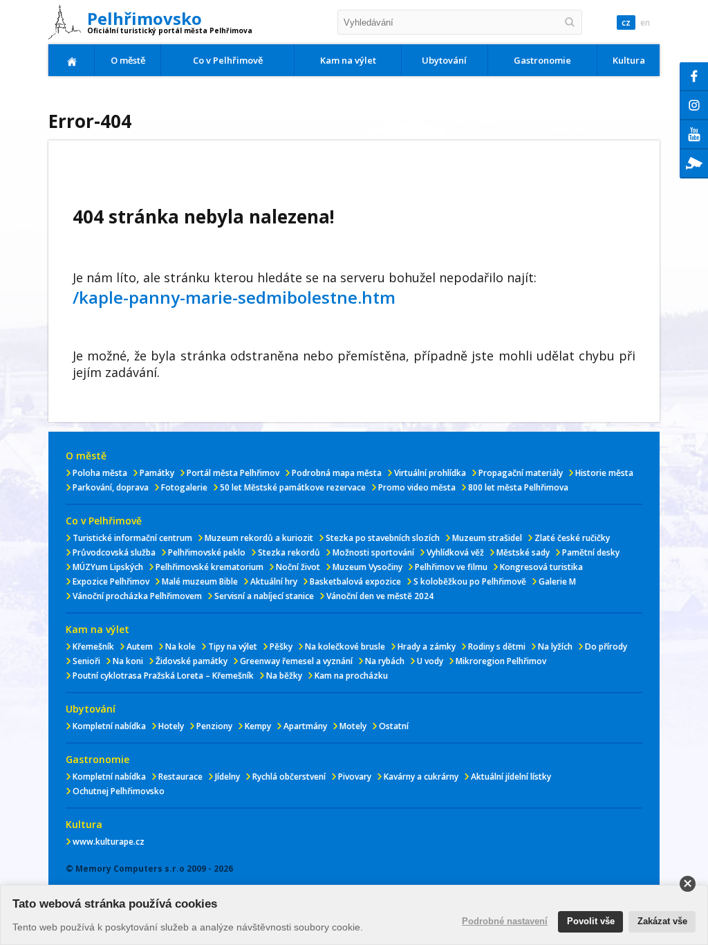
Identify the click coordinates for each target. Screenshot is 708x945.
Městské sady (523, 552)
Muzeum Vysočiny (367, 567)
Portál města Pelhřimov (233, 473)
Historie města (604, 473)
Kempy (258, 726)
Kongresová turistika (541, 567)
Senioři (86, 661)
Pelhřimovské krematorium (209, 567)
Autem (140, 646)
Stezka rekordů (289, 552)
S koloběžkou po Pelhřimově (469, 581)
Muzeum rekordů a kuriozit (259, 538)
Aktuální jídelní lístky (511, 776)
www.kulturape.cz (109, 841)
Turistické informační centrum (132, 538)
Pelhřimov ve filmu (451, 567)
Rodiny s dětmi (496, 646)
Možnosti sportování (373, 552)
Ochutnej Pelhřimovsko (119, 791)
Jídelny (227, 776)
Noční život (298, 567)
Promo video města (417, 487)
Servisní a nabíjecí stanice (264, 596)
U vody (430, 661)
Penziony (214, 726)
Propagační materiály (520, 473)
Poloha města (100, 473)
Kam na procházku (351, 675)
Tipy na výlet (232, 646)
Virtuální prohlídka (430, 473)
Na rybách (384, 661)
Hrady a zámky (427, 646)
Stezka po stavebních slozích (383, 538)
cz (626, 22)
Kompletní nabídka (109, 726)
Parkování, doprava (111, 487)
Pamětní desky (591, 552)
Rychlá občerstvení (289, 776)
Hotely (171, 726)
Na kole (180, 646)
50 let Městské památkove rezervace (293, 487)
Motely (352, 726)
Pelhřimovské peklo (206, 552)
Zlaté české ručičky (572, 538)
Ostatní (394, 726)
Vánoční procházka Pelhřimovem (137, 596)
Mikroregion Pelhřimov (501, 661)
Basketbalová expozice (355, 581)
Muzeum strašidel (487, 538)
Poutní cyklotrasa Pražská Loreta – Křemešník (163, 675)
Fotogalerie (184, 487)
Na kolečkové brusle (345, 646)
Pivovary (354, 776)
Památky (157, 473)
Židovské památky (191, 661)
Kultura (629, 60)
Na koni (128, 661)
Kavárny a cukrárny (421, 776)
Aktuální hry (273, 581)
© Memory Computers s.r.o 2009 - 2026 (149, 868)
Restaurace (180, 776)
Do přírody (606, 646)
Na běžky (284, 675)
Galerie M (557, 581)
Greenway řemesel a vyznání (296, 661)
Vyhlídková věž (455, 552)
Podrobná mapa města (337, 473)
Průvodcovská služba (114, 552)
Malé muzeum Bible (200, 581)
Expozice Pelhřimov (111, 581)
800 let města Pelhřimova (518, 487)
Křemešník (93, 646)
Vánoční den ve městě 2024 (380, 596)
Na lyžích (555, 646)
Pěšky (281, 646)
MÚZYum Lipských (108, 567)
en (645, 22)
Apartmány (305, 726)
